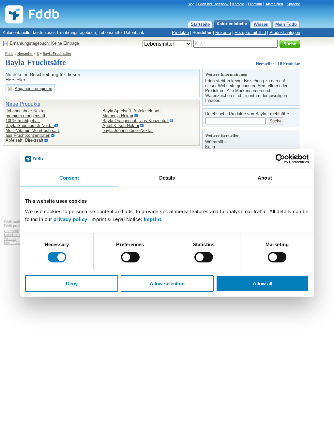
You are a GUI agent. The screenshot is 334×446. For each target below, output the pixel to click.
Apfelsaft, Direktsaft (24, 140)
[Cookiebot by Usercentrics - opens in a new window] (280, 159)
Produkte (180, 32)
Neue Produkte (23, 104)
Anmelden (274, 4)
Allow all (262, 283)
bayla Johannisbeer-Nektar (127, 130)
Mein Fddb (286, 24)
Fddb (9, 54)
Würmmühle (216, 141)
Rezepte (223, 32)
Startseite (200, 24)
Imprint (152, 219)
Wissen (261, 24)
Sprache (293, 4)
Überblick (11, 231)
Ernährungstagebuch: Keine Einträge (44, 43)
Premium (255, 4)
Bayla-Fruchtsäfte (57, 54)
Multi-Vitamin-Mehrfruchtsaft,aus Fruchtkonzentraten (33, 133)
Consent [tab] (69, 178)
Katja (210, 146)
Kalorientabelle (232, 23)
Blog (191, 4)
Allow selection (167, 283)
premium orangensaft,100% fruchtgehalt (26, 118)
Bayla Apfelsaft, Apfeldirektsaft (131, 110)
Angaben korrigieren (33, 88)
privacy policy (70, 219)
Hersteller (202, 32)
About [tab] (265, 178)
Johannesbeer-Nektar (26, 110)
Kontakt (238, 4)
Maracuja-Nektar (117, 115)
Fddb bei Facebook (213, 4)
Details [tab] (167, 178)
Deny (72, 283)
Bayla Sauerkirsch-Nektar (30, 125)
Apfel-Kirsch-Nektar (120, 125)
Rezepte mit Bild (250, 32)
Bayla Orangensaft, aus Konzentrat (135, 120)
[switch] (130, 257)
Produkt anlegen (284, 32)
